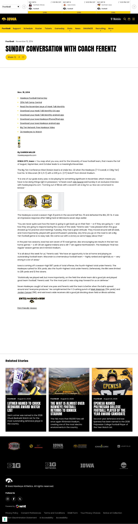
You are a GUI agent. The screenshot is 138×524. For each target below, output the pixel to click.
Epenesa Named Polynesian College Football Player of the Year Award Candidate (109, 409)
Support (17, 28)
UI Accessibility (46, 517)
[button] (24, 7)
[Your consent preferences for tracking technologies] (4, 519)
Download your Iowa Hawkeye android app (40, 123)
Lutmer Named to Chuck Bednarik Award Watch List (23, 407)
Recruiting (101, 28)
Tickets (48, 29)
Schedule (28, 28)
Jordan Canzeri (25, 292)
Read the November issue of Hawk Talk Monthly (42, 106)
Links (45, 12)
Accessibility (62, 517)
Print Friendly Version (27, 308)
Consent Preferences (31, 513)
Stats (69, 28)
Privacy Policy (12, 513)
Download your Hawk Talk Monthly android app (42, 115)
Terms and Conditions (54, 513)
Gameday (59, 28)
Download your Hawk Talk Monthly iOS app (40, 110)
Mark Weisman (98, 289)
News (77, 28)
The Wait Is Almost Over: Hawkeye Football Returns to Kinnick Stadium (68, 409)
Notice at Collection (112, 513)
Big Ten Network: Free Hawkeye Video (37, 127)
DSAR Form (73, 513)
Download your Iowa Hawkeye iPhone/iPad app (42, 119)
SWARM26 (88, 28)
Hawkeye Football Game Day (33, 98)
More (110, 28)
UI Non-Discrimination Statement (21, 517)
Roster (38, 28)
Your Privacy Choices (90, 513)
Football (10, 41)
